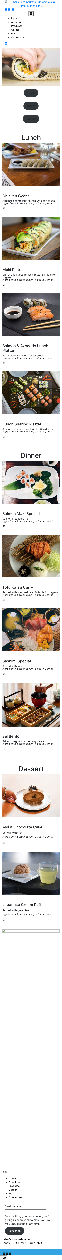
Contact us (17, 37)
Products (16, 25)
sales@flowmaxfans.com (17, 1239)
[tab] (31, 13)
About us (16, 22)
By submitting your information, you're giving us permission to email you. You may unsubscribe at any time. (28, 1220)
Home (14, 18)
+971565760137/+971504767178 (22, 1243)
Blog (14, 33)
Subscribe (15, 1230)
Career (15, 29)
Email (14, 1206)
